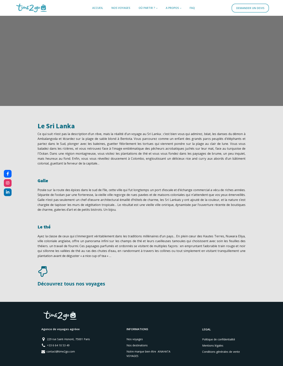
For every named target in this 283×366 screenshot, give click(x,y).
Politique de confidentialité (218, 339)
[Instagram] (8, 183)
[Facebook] (8, 174)
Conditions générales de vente (221, 351)
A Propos (172, 8)
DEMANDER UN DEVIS (250, 8)
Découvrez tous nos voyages (71, 283)
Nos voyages (120, 8)
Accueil (97, 8)
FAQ (192, 8)
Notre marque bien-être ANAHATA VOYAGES (148, 354)
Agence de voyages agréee (60, 329)
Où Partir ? (147, 8)
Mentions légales (212, 345)
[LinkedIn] (8, 192)
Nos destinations (137, 345)
